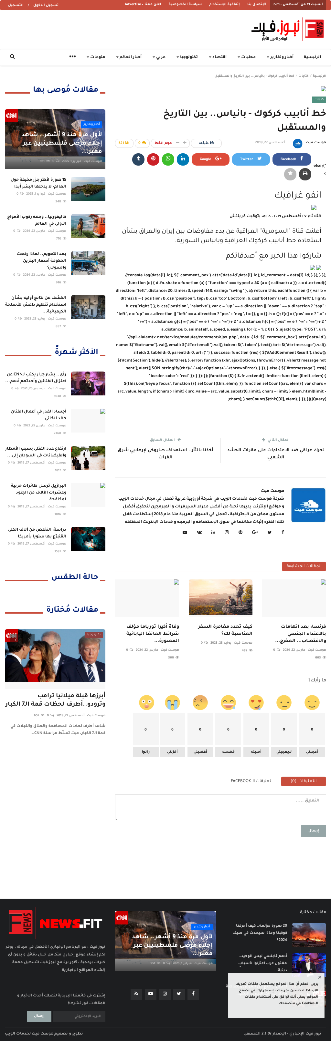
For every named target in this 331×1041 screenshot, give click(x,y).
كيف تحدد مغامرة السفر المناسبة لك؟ (225, 631)
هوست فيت (316, 143)
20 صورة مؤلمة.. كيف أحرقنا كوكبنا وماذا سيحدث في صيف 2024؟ (259, 933)
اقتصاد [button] (219, 57)
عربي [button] (160, 57)
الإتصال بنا (256, 4)
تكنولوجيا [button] (188, 57)
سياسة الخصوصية (185, 4)
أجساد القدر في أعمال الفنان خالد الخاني (38, 415)
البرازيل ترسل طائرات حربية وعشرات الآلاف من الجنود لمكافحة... (38, 493)
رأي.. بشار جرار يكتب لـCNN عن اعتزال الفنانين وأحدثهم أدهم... (35, 378)
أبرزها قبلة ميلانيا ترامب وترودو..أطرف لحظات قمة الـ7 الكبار (55, 700)
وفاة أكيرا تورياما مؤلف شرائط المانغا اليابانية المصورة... (152, 634)
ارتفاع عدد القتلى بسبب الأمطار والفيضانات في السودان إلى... (35, 452)
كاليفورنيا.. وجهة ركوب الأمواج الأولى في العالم (36, 220)
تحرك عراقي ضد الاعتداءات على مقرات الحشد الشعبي (276, 454)
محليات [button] (248, 57)
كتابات (303, 76)
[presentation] (15, 640)
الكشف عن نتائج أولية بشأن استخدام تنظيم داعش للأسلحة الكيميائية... (35, 305)
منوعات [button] (97, 57)
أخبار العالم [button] (130, 57)
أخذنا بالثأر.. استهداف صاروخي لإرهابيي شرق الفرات (165, 454)
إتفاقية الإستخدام (224, 4)
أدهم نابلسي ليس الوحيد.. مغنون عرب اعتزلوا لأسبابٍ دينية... (262, 963)
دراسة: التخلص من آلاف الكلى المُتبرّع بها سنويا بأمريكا (37, 533)
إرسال (313, 831)
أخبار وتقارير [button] (281, 57)
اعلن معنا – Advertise (143, 4)
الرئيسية (312, 57)
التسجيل (16, 5)
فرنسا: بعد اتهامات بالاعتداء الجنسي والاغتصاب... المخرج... (300, 634)
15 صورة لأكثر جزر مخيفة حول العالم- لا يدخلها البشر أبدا (38, 183)
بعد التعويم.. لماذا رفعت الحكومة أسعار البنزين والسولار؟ (41, 261)
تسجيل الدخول (46, 5)
